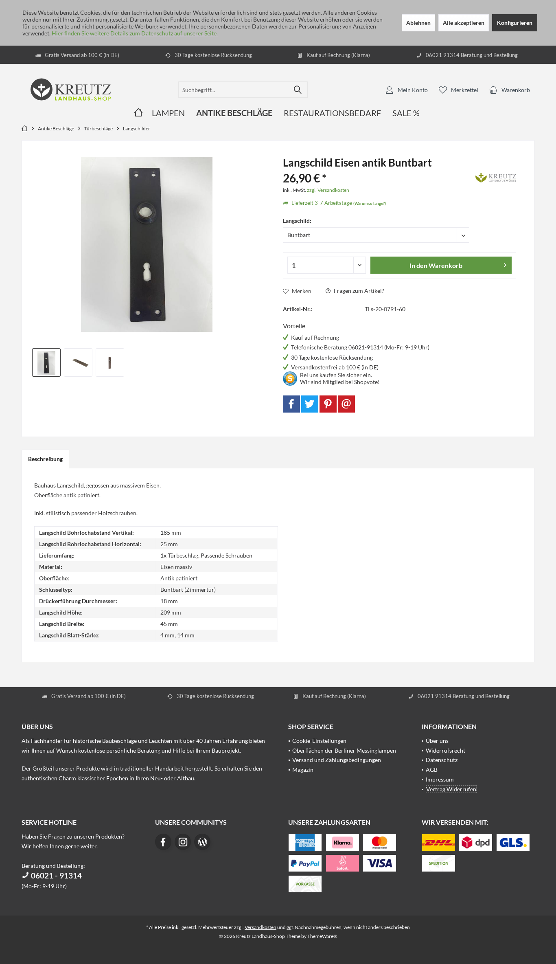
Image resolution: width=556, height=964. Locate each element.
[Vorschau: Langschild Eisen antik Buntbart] (46, 362)
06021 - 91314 (55, 875)
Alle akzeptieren (463, 22)
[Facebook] (291, 404)
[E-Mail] (346, 404)
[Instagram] (183, 842)
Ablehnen (418, 22)
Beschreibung (45, 458)
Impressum (440, 779)
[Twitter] (309, 404)
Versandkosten (260, 927)
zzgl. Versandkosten (328, 190)
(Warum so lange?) (369, 203)
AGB (432, 769)
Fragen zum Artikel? (358, 290)
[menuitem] (509, 89)
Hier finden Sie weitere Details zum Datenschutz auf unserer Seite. (135, 33)
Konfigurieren (514, 22)
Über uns (437, 740)
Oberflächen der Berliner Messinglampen (344, 750)
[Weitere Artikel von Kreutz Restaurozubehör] (495, 176)
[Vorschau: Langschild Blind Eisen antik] (78, 362)
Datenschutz (441, 759)
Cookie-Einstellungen (319, 740)
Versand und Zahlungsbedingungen (336, 759)
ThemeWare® (322, 936)
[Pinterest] (328, 404)
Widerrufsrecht (445, 750)
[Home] (138, 113)
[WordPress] (202, 842)
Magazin (302, 769)
